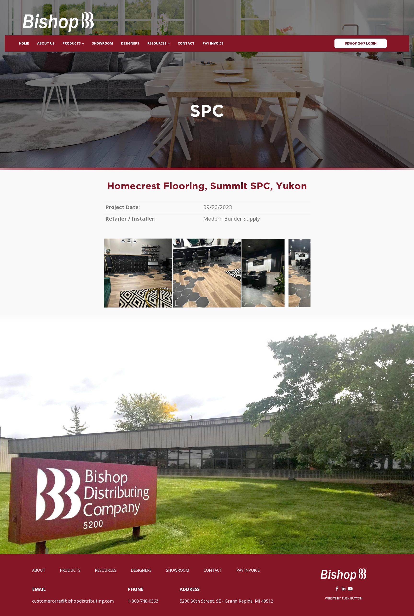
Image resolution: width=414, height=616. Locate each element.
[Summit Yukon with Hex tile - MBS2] (207, 273)
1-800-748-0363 (143, 601)
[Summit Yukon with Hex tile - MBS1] (138, 273)
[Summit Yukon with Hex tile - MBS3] (276, 273)
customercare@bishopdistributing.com (73, 601)
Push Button (352, 598)
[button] (337, 589)
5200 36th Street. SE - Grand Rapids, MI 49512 (226, 601)
